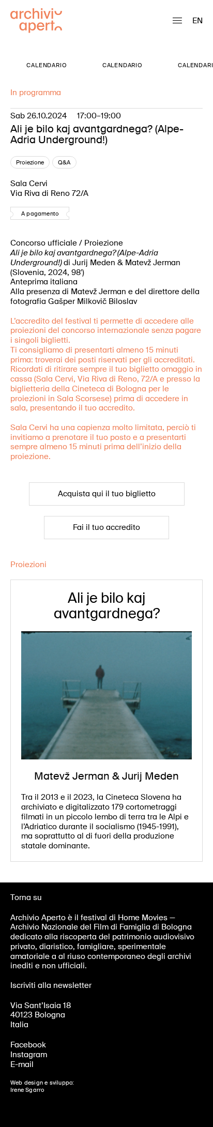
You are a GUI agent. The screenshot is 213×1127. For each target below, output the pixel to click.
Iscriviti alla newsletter (51, 985)
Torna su (26, 897)
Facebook (28, 1045)
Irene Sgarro (27, 1089)
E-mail (22, 1064)
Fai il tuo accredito (106, 527)
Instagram (28, 1054)
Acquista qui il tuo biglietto (107, 494)
